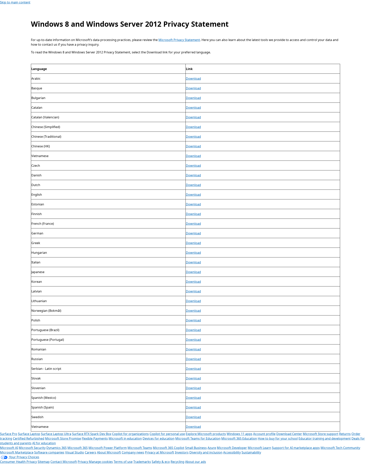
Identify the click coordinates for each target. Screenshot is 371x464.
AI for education (44, 443)
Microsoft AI (9, 448)
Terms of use (123, 462)
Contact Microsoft (63, 462)
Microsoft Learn (259, 448)
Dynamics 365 (56, 448)
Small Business (196, 448)
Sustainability (251, 452)
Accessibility (232, 452)
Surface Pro (8, 434)
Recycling (177, 462)
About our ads (195, 462)
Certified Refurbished (28, 438)
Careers (90, 452)
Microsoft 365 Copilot (168, 448)
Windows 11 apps (239, 434)
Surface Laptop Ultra (56, 434)
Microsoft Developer (232, 448)
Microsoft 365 (77, 448)
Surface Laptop (29, 434)
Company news (133, 452)
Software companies (49, 452)
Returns (345, 434)
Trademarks (142, 462)
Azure (212, 448)
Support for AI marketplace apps (296, 448)
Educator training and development (325, 438)
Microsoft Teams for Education (197, 438)
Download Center (289, 434)
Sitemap (44, 462)
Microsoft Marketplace (16, 452)
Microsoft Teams (140, 448)
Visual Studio (74, 452)
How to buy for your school (278, 438)
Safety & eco (161, 462)
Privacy (83, 462)
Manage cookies (101, 462)
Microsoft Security (32, 448)
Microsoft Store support (320, 434)
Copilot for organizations (130, 434)
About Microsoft (109, 452)
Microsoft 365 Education (239, 438)
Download (193, 78)
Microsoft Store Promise (63, 438)
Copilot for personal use (167, 434)
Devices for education (158, 438)
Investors (182, 452)
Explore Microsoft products (206, 434)
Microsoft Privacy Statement (179, 40)
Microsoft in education (125, 438)
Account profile (264, 434)
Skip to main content (15, 2)
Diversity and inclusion (205, 452)
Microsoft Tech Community (340, 448)
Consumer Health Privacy (18, 462)
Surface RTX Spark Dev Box (91, 434)
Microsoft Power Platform (107, 448)
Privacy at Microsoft (159, 452)
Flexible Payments (95, 438)
